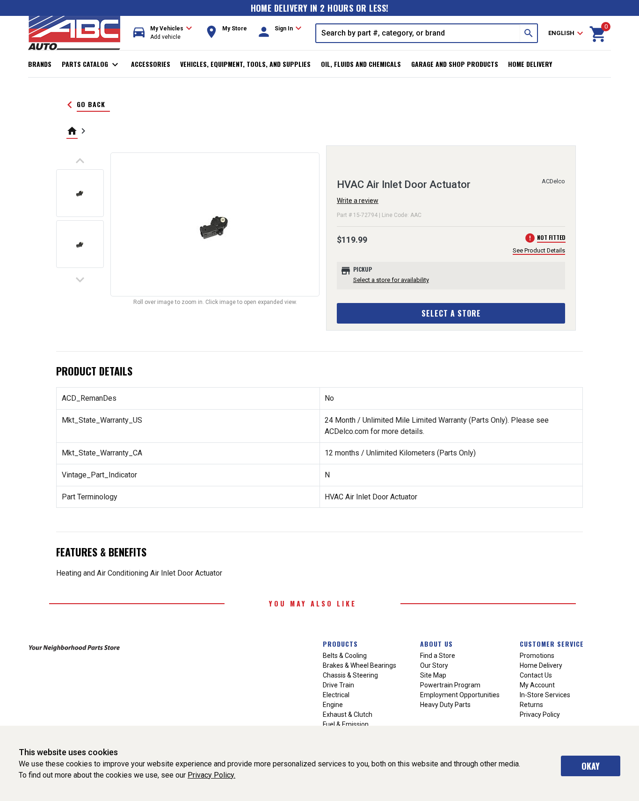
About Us (436, 644)
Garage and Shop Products (454, 64)
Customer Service (552, 644)
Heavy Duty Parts (445, 704)
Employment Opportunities (460, 695)
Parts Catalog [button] (91, 64)
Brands (39, 64)
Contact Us (536, 675)
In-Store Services (545, 695)
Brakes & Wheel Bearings (359, 665)
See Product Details (539, 250)
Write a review (357, 200)
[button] (163, 33)
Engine (333, 704)
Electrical (336, 695)
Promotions (537, 655)
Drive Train (338, 685)
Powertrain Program (450, 685)
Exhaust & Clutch (347, 714)
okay (590, 766)
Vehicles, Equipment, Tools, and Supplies (245, 64)
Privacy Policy (540, 714)
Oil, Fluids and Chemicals (361, 64)
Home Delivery (530, 64)
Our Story (434, 665)
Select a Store (451, 313)
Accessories (150, 64)
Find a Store (437, 655)
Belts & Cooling (345, 655)
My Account (537, 685)
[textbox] (418, 33)
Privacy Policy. (211, 775)
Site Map (433, 675)
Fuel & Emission (346, 724)
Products (340, 644)
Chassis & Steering (350, 675)
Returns (531, 704)
